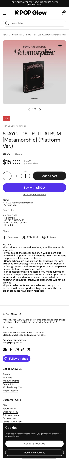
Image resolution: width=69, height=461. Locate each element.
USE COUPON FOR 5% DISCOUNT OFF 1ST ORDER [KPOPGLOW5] (35, 3)
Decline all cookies (34, 452)
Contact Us (8, 384)
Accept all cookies (34, 443)
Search (6, 374)
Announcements (11, 380)
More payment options (34, 194)
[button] (62, 13)
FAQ (5, 405)
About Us (7, 377)
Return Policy (9, 408)
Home (5, 35)
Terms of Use (9, 418)
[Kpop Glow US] (33, 13)
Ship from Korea (11, 415)
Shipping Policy (10, 411)
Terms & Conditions (12, 421)
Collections (17, 35)
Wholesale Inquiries (12, 387)
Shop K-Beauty (10, 390)
